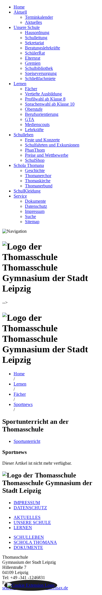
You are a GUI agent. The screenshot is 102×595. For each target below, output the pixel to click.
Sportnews (23, 404)
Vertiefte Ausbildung (43, 93)
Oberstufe (33, 109)
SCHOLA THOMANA (35, 542)
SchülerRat (35, 53)
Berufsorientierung (41, 114)
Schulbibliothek (39, 68)
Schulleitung (36, 37)
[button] (30, 585)
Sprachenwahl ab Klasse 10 (50, 104)
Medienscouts (37, 124)
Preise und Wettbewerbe (46, 155)
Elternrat (32, 58)
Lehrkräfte (34, 129)
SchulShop (34, 160)
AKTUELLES (27, 517)
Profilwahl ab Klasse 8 (45, 99)
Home (19, 7)
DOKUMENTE (28, 547)
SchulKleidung (27, 190)
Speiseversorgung (41, 73)
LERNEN (23, 527)
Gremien (33, 63)
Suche (30, 216)
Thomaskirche (37, 180)
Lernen (20, 83)
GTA (29, 119)
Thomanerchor (38, 175)
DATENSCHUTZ (30, 507)
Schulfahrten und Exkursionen (52, 145)
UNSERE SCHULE (32, 522)
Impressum (34, 211)
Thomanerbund (38, 185)
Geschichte (35, 170)
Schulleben (23, 134)
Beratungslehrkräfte (42, 47)
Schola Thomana (29, 165)
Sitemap (32, 221)
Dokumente (35, 201)
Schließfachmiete (40, 78)
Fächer (31, 88)
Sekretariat (34, 42)
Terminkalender (39, 17)
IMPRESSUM (27, 502)
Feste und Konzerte (42, 139)
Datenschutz (36, 206)
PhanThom (35, 150)
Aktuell (20, 12)
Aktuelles (33, 22)
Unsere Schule (27, 27)
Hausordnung (37, 32)
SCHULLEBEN (29, 537)
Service (20, 196)
